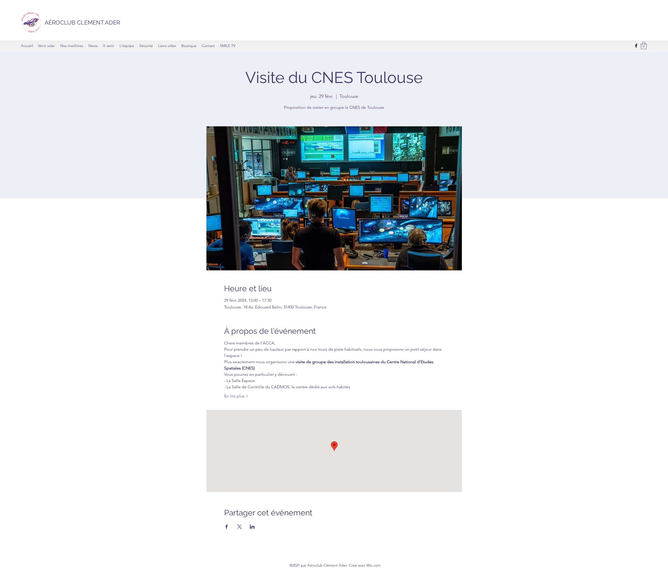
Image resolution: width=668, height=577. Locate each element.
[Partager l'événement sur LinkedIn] (252, 527)
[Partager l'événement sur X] (239, 527)
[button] (644, 45)
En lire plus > (236, 396)
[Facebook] (636, 45)
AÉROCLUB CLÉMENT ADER (82, 22)
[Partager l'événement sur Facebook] (226, 527)
